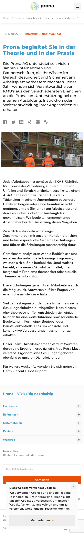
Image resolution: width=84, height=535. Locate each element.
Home (6, 18)
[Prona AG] (42, 6)
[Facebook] (5, 122)
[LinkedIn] (21, 122)
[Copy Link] (46, 122)
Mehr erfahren (40, 520)
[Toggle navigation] (77, 6)
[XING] (30, 122)
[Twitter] (13, 122)
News (18, 18)
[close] (73, 486)
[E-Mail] (38, 122)
